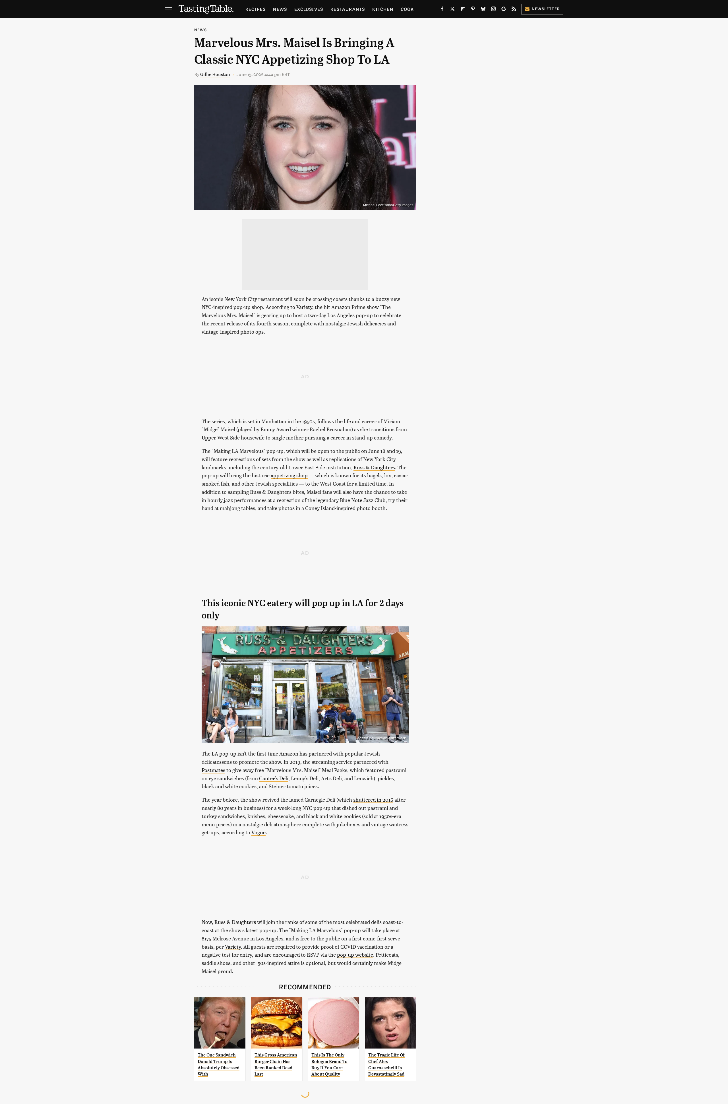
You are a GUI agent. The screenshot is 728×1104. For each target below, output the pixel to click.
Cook (407, 9)
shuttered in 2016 (373, 799)
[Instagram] (493, 10)
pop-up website (355, 954)
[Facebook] (442, 10)
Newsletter (546, 8)
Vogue (258, 832)
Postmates (213, 769)
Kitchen (382, 9)
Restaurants (347, 9)
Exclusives (308, 9)
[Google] (503, 10)
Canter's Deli (273, 778)
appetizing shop (289, 475)
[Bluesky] (483, 10)
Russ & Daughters (374, 467)
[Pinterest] (473, 10)
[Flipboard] (463, 10)
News (280, 9)
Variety (304, 306)
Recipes (255, 9)
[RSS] (514, 10)
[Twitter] (452, 10)
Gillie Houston (215, 74)
